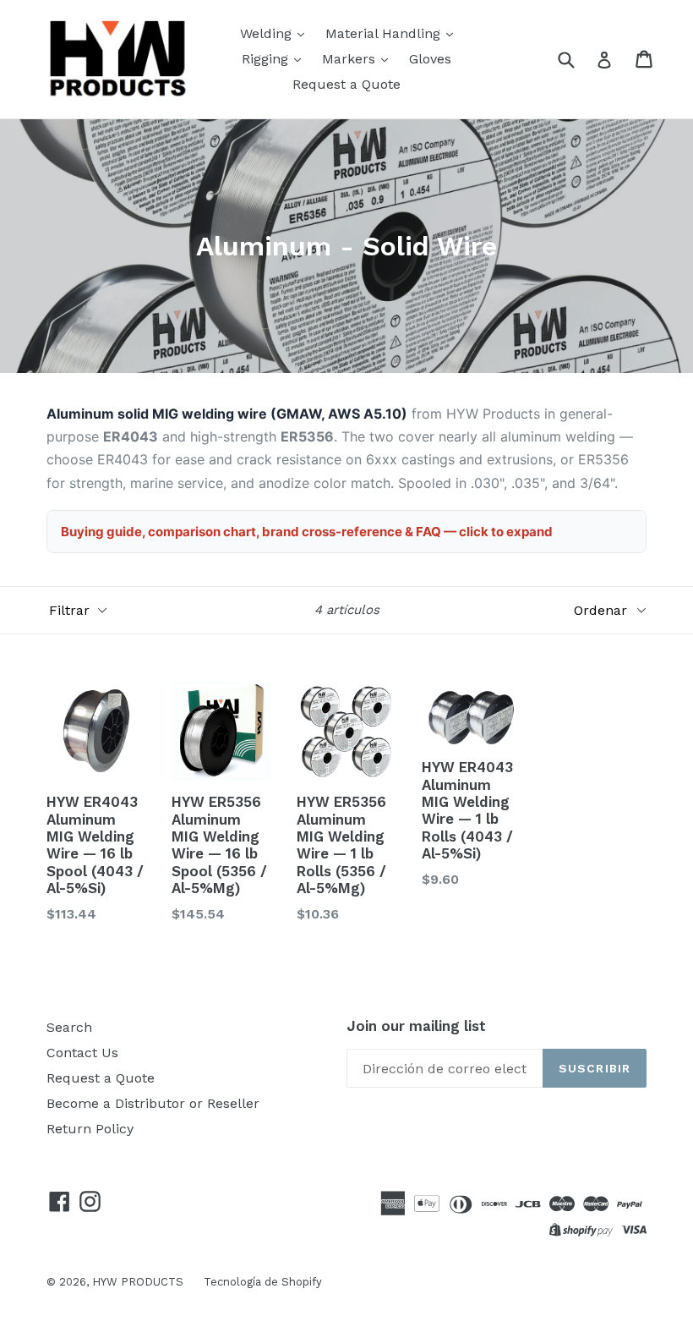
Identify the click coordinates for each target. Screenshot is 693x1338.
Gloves (430, 59)
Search (69, 1027)
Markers (350, 59)
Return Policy (90, 1129)
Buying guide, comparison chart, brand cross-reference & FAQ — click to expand (307, 532)
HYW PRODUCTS (139, 1281)
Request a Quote (346, 84)
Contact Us (82, 1053)
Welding (268, 33)
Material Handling (385, 33)
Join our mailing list (416, 1025)
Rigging (267, 59)
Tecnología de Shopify (263, 1281)
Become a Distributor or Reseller (152, 1103)
